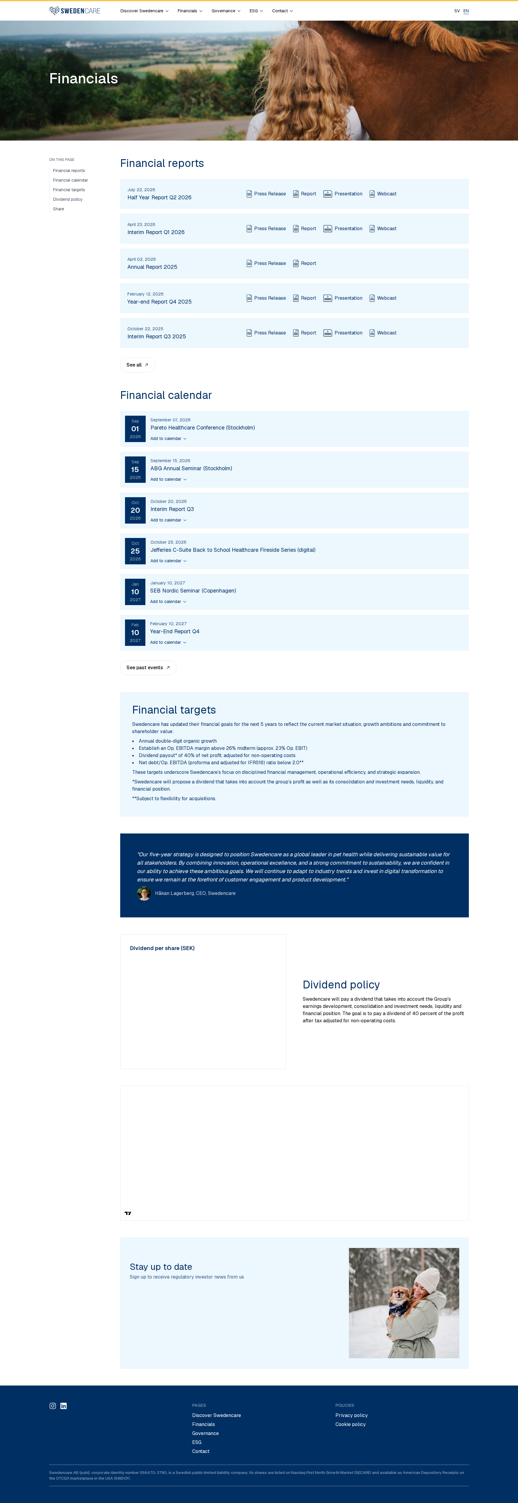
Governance (205, 1433)
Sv (457, 10)
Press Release (270, 194)
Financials (203, 1424)
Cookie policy (350, 1424)
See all (134, 365)
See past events (145, 667)
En (466, 10)
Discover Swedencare (216, 1415)
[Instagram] (52, 1405)
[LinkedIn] (63, 1405)
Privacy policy (351, 1415)
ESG (196, 1442)
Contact (201, 1451)
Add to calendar (165, 438)
